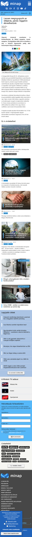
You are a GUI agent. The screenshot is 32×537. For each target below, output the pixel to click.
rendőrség (16, 459)
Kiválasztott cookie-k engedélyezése (11, 529)
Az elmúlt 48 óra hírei (16, 373)
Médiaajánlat (5, 510)
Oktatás (11, 244)
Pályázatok (4, 483)
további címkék (17, 465)
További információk (11, 518)
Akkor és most (6, 456)
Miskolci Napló (6, 490)
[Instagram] (18, 8)
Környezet (11, 146)
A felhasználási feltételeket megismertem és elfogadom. (14, 431)
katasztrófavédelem (23, 461)
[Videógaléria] (10, 8)
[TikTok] (25, 8)
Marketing (12, 526)
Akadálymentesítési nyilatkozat (11, 501)
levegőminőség (12, 154)
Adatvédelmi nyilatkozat (15, 432)
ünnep (14, 461)
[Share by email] (19, 48)
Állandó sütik (12, 522)
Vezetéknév (4, 412)
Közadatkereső (6, 506)
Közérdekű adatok (7, 503)
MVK (3, 454)
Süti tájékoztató (6, 499)
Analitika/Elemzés (12, 524)
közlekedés (20, 451)
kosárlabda (16, 456)
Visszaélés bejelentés (8, 508)
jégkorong (23, 459)
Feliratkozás (17, 437)
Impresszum (4, 486)
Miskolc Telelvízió (7, 488)
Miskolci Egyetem (6, 461)
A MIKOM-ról (5, 481)
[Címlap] (11, 4)
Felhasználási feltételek (8, 429)
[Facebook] (14, 8)
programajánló (8, 451)
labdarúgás (24, 447)
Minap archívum (6, 492)
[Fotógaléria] (7, 8)
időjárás (6, 154)
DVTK (5, 447)
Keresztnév (4, 418)
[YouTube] (21, 8)
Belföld (4, 33)
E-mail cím (4, 423)
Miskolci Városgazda (13, 454)
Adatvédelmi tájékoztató (9, 497)
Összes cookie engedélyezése (11, 533)
